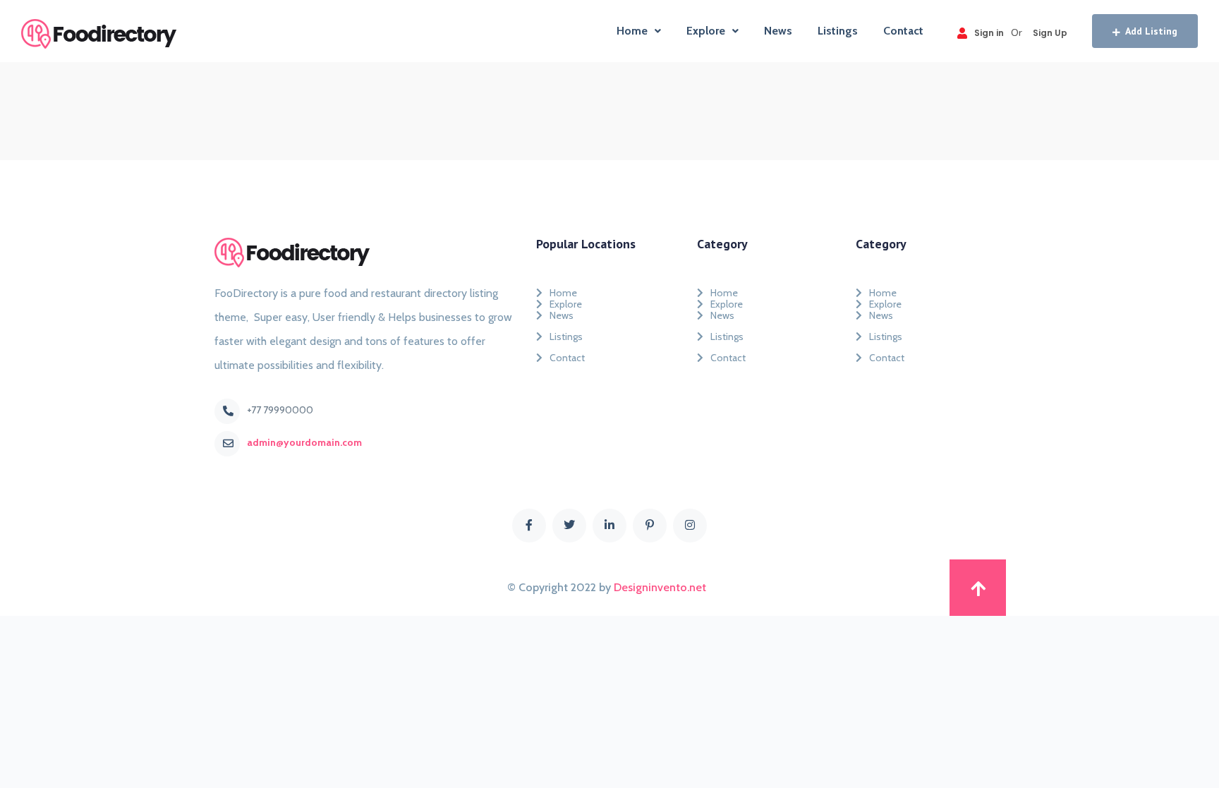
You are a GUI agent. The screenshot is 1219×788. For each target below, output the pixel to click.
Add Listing (1151, 31)
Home (632, 30)
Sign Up (1050, 33)
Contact (903, 30)
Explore (705, 30)
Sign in (989, 33)
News (778, 30)
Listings (838, 30)
